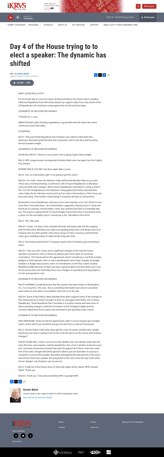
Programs (33, 25)
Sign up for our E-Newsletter (133, 422)
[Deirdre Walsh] (15, 395)
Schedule (48, 25)
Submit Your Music (17, 25)
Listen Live (94, 427)
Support (94, 25)
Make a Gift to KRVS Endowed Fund (121, 25)
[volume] (18, 17)
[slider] (21, 17)
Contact (62, 427)
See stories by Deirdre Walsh (37, 397)
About (61, 422)
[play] (10, 17)
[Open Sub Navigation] (40, 25)
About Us (62, 25)
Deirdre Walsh (23, 74)
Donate (150, 6)
